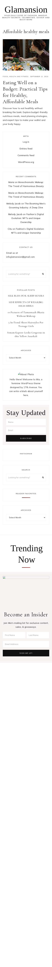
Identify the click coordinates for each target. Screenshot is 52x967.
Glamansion (26, 9)
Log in (26, 142)
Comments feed (26, 155)
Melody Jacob (13, 203)
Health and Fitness (18, 76)
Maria (11, 182)
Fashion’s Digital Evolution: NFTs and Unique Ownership (28, 218)
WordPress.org (26, 162)
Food (5, 76)
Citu (10, 229)
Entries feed (26, 148)
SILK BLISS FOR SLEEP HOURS (26, 295)
